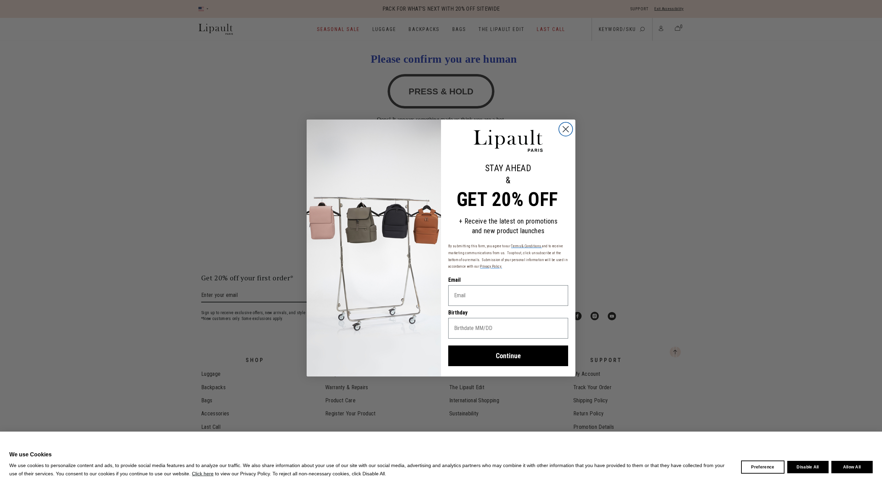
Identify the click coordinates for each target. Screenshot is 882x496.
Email (454, 280)
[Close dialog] (566, 129)
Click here (203, 473)
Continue (508, 356)
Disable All (808, 467)
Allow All (852, 467)
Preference (762, 467)
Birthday (458, 312)
